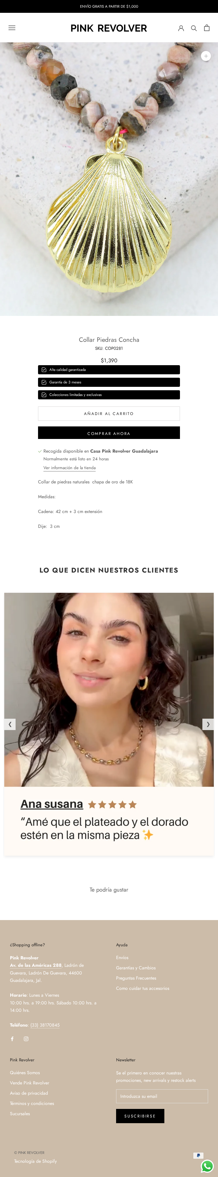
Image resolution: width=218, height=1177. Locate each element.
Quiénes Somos (25, 1072)
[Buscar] (194, 28)
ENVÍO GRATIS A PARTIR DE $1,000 (109, 6)
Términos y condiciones (32, 1103)
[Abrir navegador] (12, 27)
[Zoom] (206, 56)
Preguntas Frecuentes (136, 978)
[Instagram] (26, 1038)
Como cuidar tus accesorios (142, 988)
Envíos (122, 957)
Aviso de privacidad (29, 1093)
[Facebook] (12, 1038)
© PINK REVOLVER (29, 1152)
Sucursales (20, 1113)
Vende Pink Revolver (29, 1083)
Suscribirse (140, 1116)
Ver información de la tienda (69, 468)
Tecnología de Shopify (35, 1161)
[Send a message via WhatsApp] (207, 1166)
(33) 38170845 (45, 1025)
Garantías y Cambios (136, 968)
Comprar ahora (109, 433)
